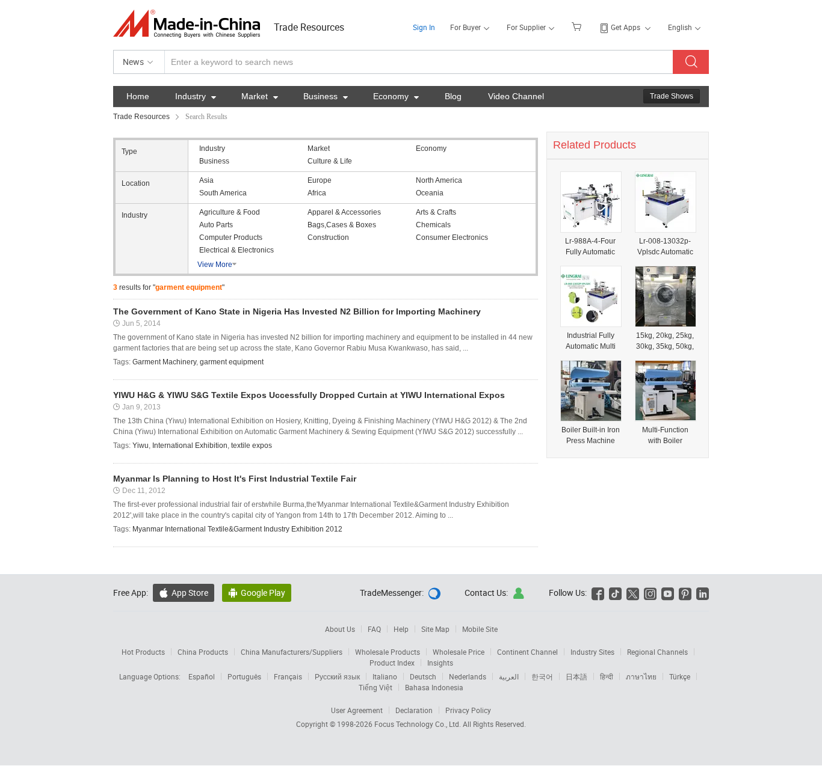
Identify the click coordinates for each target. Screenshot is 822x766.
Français (288, 676)
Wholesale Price (458, 652)
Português (244, 676)
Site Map (435, 629)
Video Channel (516, 96)
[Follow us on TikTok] (615, 592)
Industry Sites (592, 652)
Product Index (392, 662)
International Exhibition (189, 445)
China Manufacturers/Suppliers (291, 652)
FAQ (374, 629)
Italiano (384, 676)
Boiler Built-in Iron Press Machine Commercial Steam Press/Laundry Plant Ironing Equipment (590, 436)
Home (137, 96)
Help (401, 629)
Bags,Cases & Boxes (341, 225)
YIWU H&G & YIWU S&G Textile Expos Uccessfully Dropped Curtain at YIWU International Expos (309, 395)
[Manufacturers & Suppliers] (190, 24)
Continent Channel (527, 652)
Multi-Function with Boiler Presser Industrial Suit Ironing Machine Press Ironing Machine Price (665, 436)
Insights (440, 662)
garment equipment (232, 362)
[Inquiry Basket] (578, 26)
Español (201, 676)
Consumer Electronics (452, 237)
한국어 (542, 676)
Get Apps (625, 27)
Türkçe (679, 676)
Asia (206, 180)
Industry (195, 96)
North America (439, 180)
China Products (203, 652)
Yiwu (140, 445)
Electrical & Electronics (236, 250)
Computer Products (230, 237)
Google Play (256, 592)
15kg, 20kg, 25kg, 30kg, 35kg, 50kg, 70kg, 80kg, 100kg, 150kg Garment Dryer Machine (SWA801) (665, 341)
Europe (319, 180)
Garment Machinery (164, 362)
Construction (328, 237)
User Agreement (357, 710)
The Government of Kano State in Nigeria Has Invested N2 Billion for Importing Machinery (297, 311)
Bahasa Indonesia (434, 687)
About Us (340, 629)
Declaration (414, 710)
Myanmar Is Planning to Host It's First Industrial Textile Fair (234, 478)
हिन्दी (606, 676)
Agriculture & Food (229, 212)
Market (259, 96)
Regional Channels (657, 652)
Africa (316, 193)
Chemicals (433, 225)
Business (325, 96)
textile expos (251, 445)
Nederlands (467, 676)
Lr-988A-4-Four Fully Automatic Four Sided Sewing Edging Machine (590, 247)
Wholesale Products (387, 652)
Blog (453, 96)
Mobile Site (480, 629)
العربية (509, 676)
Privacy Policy (468, 710)
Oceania (429, 193)
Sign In (424, 27)
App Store (183, 592)
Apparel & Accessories (344, 212)
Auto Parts (216, 225)
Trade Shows (671, 96)
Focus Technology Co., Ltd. (418, 724)
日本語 (576, 676)
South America (223, 193)
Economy (396, 96)
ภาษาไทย (641, 676)
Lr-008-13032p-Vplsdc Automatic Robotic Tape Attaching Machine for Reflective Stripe (665, 247)
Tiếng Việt (375, 687)
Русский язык (337, 676)
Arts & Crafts (436, 212)
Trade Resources (309, 27)
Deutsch (423, 676)
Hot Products (143, 652)
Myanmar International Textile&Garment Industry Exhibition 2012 (237, 529)
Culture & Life (329, 161)
